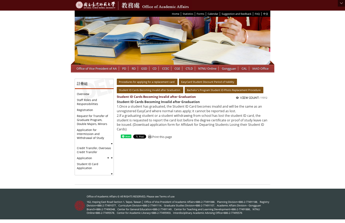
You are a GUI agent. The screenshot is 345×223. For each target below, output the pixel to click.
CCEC (165, 68)
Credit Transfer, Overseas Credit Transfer (94, 150)
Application (84, 158)
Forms (200, 14)
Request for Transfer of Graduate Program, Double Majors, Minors (92, 120)
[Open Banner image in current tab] (172, 41)
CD (155, 68)
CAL (244, 68)
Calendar (213, 14)
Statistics (188, 14)
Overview (83, 94)
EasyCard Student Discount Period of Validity (207, 82)
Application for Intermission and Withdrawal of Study (90, 134)
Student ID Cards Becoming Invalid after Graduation (149, 90)
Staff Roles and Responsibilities (87, 102)
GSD (144, 68)
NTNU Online (207, 68)
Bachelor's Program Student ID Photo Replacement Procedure (224, 90)
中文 (265, 14)
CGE (177, 68)
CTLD (189, 68)
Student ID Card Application (87, 166)
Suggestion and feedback (236, 14)
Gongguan (229, 68)
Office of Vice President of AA (96, 68)
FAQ (257, 14)
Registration (85, 110)
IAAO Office (260, 68)
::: (170, 13)
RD (134, 68)
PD (124, 68)
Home (175, 14)
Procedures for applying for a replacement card (146, 82)
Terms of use (166, 196)
